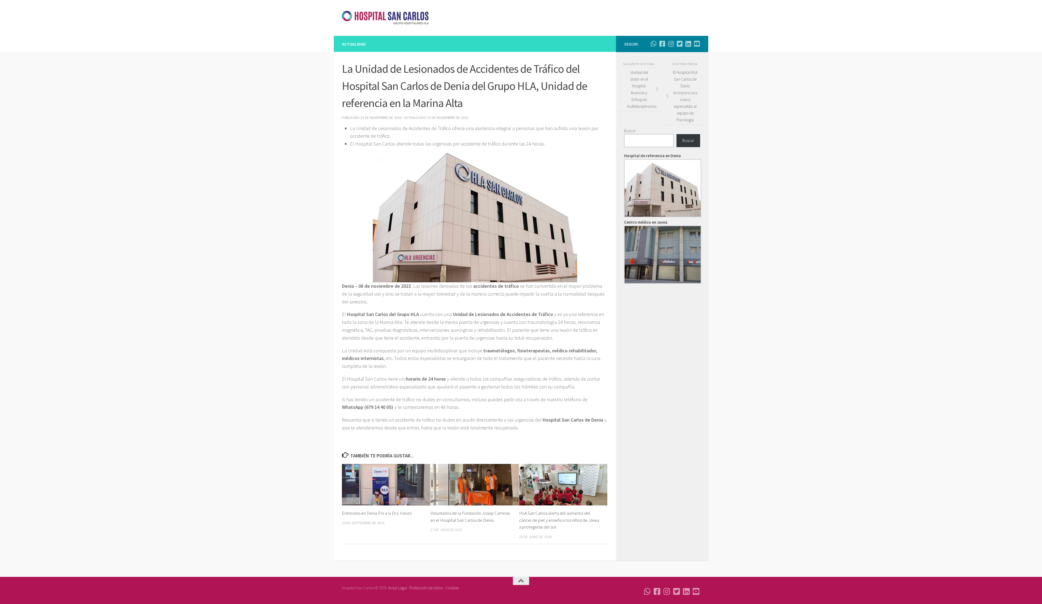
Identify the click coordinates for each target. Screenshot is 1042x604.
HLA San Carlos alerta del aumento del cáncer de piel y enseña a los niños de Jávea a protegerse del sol (559, 520)
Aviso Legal (397, 587)
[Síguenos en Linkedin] (688, 43)
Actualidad (354, 44)
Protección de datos (426, 587)
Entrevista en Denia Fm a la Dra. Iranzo (377, 513)
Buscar (630, 130)
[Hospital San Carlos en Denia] (662, 215)
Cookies (452, 587)
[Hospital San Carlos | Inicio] (385, 18)
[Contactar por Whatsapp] (653, 43)
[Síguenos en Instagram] (671, 43)
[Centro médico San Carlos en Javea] (662, 282)
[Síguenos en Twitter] (679, 43)
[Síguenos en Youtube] (697, 43)
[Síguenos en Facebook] (662, 43)
